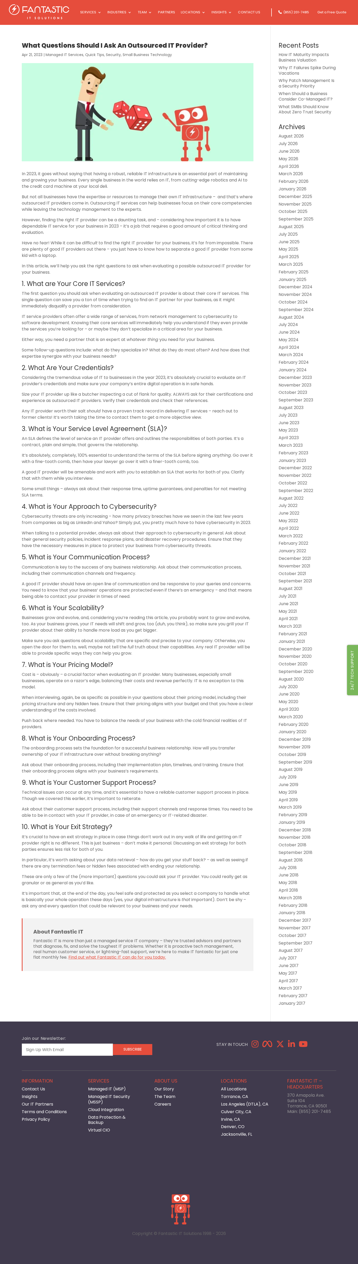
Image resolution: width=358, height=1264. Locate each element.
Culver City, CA (236, 1112)
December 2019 (295, 739)
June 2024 (289, 332)
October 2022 (293, 483)
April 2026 (289, 166)
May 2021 (288, 611)
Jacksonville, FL (236, 1134)
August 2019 (290, 769)
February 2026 (293, 181)
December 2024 (295, 287)
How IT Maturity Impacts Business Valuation (304, 57)
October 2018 (292, 845)
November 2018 (295, 837)
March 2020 (291, 717)
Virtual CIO (99, 1130)
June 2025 (289, 242)
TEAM (142, 12)
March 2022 (291, 536)
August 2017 (291, 950)
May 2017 (288, 973)
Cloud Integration (106, 1110)
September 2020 (296, 672)
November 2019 (294, 747)
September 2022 (296, 491)
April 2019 (288, 800)
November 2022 (295, 475)
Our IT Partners (37, 1104)
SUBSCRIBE (132, 1049)
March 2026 (291, 174)
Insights (29, 1097)
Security (113, 54)
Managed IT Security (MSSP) (109, 1099)
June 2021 (288, 604)
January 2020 (292, 732)
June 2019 (288, 785)
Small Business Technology (147, 54)
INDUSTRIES (116, 12)
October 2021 (292, 574)
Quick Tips (94, 54)
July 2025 (288, 234)
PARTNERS (166, 12)
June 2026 (289, 151)
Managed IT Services (64, 54)
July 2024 (288, 325)
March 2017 (290, 988)
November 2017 (295, 928)
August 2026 (291, 136)
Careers (162, 1104)
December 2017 (295, 920)
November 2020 (295, 656)
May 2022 (288, 521)
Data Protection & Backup (107, 1120)
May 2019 (288, 792)
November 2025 (295, 204)
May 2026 (288, 159)
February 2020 (293, 724)
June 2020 (289, 694)
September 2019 (295, 762)
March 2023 (291, 445)
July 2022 (288, 506)
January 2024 (293, 370)
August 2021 (290, 589)
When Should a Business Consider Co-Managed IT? (306, 96)
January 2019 (292, 822)
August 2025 (291, 227)
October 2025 (293, 211)
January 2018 (292, 913)
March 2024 (291, 355)
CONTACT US (249, 12)
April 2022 (289, 528)
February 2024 (294, 362)
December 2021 (295, 558)
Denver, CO (233, 1127)
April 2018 (288, 890)
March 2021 (290, 626)
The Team (164, 1097)
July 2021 (287, 596)
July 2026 (288, 144)
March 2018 (290, 898)
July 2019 (287, 777)
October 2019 (292, 755)
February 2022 (293, 543)
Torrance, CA (234, 1097)
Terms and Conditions (44, 1112)
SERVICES (88, 12)
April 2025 (289, 257)
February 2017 (293, 996)
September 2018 (295, 852)
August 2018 (291, 860)
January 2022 (292, 551)
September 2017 (295, 943)
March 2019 (290, 807)
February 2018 (293, 905)
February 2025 (293, 272)
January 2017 (292, 1003)
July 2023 (288, 415)
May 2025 (288, 249)
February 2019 (293, 815)
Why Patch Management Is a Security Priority (306, 83)
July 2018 (288, 868)
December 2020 (295, 649)
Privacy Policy (36, 1119)
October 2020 (293, 664)
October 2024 (293, 302)
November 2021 (294, 566)
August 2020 (291, 679)
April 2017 (288, 981)
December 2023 (295, 377)
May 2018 (288, 883)
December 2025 (295, 197)
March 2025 (291, 264)
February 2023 (293, 453)
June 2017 (289, 966)
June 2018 (289, 875)
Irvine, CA (230, 1119)
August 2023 (291, 408)
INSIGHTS (219, 12)
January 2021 (292, 641)
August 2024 (291, 317)
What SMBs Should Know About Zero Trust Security (305, 109)
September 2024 (296, 310)
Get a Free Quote (331, 12)
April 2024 (289, 347)
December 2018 (295, 830)
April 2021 (288, 619)
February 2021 (293, 634)
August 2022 (291, 498)
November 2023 (295, 385)
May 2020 (288, 702)
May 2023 (288, 430)
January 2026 (292, 189)
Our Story (164, 1089)
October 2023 (293, 392)
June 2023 (289, 423)
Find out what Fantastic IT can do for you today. (117, 957)
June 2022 (289, 513)
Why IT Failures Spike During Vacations (307, 70)
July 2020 (288, 687)
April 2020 (289, 709)
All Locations (234, 1089)
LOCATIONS (190, 12)
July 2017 (288, 958)
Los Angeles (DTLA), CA (244, 1104)
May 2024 (289, 340)
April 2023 (289, 438)
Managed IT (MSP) (107, 1089)
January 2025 (292, 280)
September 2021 (295, 581)
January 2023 (292, 460)
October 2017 (292, 935)
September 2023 (296, 400)
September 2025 (296, 219)
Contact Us (33, 1089)
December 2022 (295, 468)
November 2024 (295, 294)
